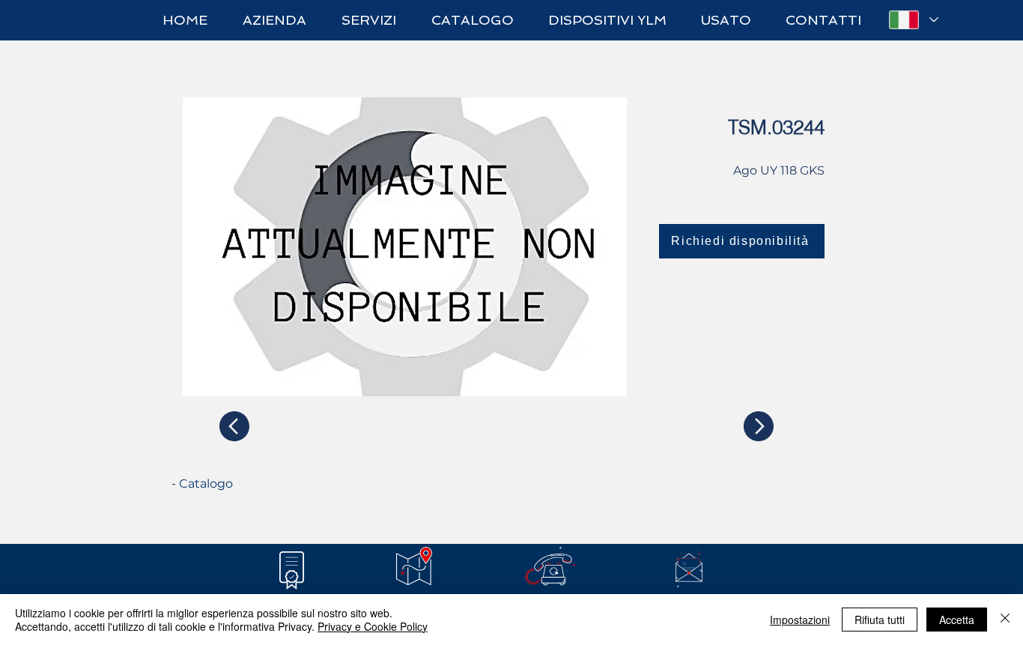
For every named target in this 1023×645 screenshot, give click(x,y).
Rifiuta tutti (879, 619)
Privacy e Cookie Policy (373, 626)
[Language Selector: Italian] (912, 20)
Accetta (956, 619)
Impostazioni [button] (800, 619)
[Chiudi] (1005, 619)
